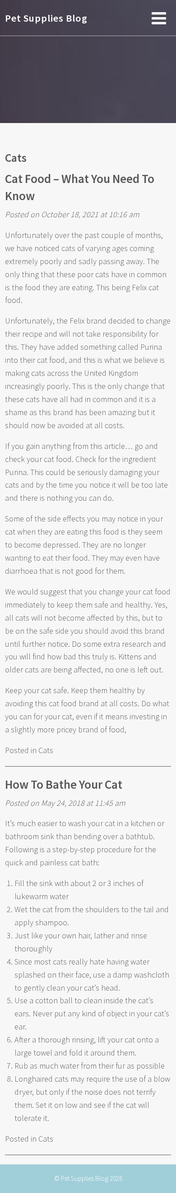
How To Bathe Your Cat (63, 784)
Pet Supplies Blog (46, 18)
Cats (16, 158)
